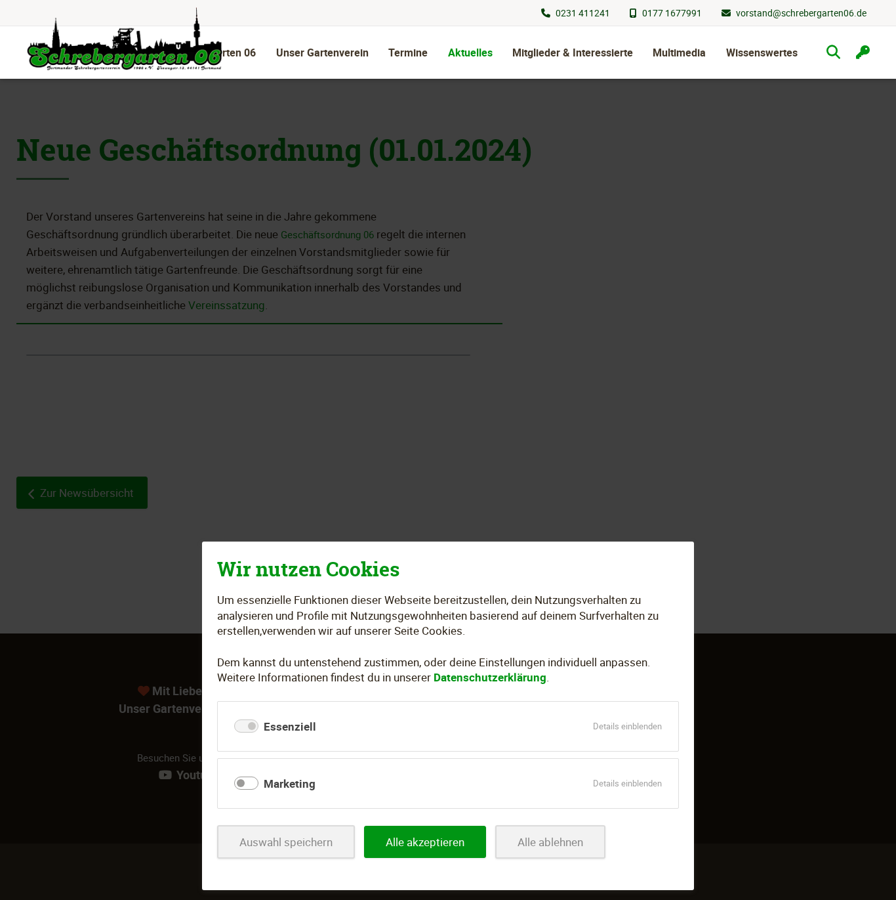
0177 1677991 (672, 13)
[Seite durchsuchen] (833, 52)
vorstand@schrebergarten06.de (801, 13)
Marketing (290, 783)
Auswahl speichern (286, 841)
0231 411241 (583, 13)
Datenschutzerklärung (490, 677)
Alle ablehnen (550, 841)
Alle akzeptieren (425, 841)
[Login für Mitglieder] (863, 52)
